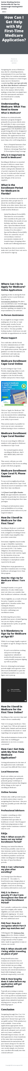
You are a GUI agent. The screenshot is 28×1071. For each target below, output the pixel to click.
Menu (3, 11)
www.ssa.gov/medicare (9, 301)
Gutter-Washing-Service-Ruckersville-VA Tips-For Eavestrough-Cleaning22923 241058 (12, 5)
